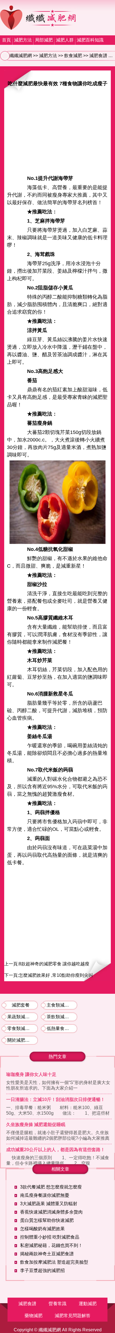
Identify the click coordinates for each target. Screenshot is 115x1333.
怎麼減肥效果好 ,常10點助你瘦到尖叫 (56, 975)
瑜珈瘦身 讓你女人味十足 (31, 1074)
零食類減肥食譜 (22, 1028)
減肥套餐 (21, 1005)
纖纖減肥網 (20, 55)
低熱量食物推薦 (62, 1028)
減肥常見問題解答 (72, 1315)
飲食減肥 (73, 55)
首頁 (6, 40)
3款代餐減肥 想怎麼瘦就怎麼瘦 (51, 1187)
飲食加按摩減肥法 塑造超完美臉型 (54, 1262)
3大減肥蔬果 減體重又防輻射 (48, 1203)
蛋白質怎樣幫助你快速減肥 (47, 1220)
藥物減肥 (33, 1315)
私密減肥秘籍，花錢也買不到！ (51, 1245)
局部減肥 (44, 40)
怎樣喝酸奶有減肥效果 (42, 1228)
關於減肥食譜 (20, 1040)
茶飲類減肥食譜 (62, 1016)
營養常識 (57, 1303)
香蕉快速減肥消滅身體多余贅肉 (51, 1212)
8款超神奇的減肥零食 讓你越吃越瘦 (54, 963)
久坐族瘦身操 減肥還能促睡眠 (35, 1124)
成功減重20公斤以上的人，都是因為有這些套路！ (55, 1149)
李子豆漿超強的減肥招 (42, 1270)
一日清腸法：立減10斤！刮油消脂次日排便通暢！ (55, 1099)
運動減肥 (88, 1303)
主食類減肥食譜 (62, 1005)
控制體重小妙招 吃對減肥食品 (49, 1237)
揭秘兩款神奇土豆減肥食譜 (47, 1253)
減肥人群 (65, 40)
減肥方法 (23, 40)
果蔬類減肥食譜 (22, 1016)
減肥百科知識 (90, 40)
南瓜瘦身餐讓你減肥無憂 (44, 1195)
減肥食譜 (98, 55)
